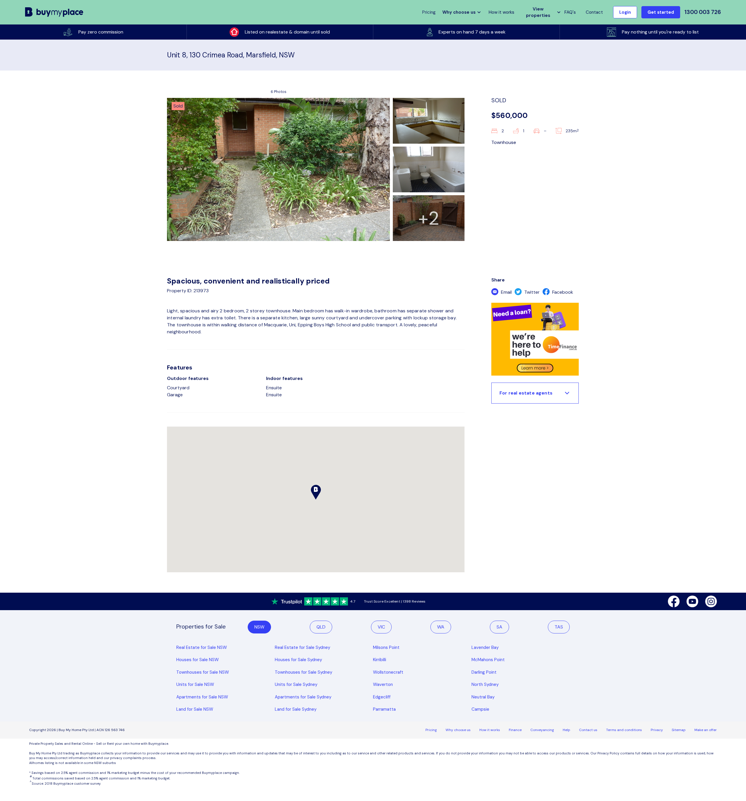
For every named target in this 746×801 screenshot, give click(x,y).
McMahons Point (488, 660)
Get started (661, 12)
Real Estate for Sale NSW (201, 647)
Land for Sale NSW (194, 709)
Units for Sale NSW (195, 684)
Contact (594, 12)
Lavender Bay (485, 647)
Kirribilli (379, 660)
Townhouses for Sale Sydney (303, 672)
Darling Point (484, 672)
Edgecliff (381, 697)
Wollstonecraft (388, 672)
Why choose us (458, 730)
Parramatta (384, 709)
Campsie (480, 709)
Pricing (431, 730)
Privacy (657, 730)
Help (566, 730)
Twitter (531, 292)
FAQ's (570, 12)
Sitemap (679, 730)
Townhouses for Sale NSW (202, 672)
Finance (515, 730)
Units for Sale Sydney (296, 684)
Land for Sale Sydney (295, 709)
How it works (501, 12)
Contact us (588, 730)
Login (625, 12)
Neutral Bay (483, 697)
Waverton (383, 684)
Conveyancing (542, 730)
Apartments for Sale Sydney (303, 697)
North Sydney (485, 684)
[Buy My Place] (54, 12)
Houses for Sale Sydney (298, 660)
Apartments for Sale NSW (202, 697)
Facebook (562, 292)
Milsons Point (386, 647)
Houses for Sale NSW (197, 660)
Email (506, 292)
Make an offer (705, 730)
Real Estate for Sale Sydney (302, 647)
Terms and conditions (624, 730)
